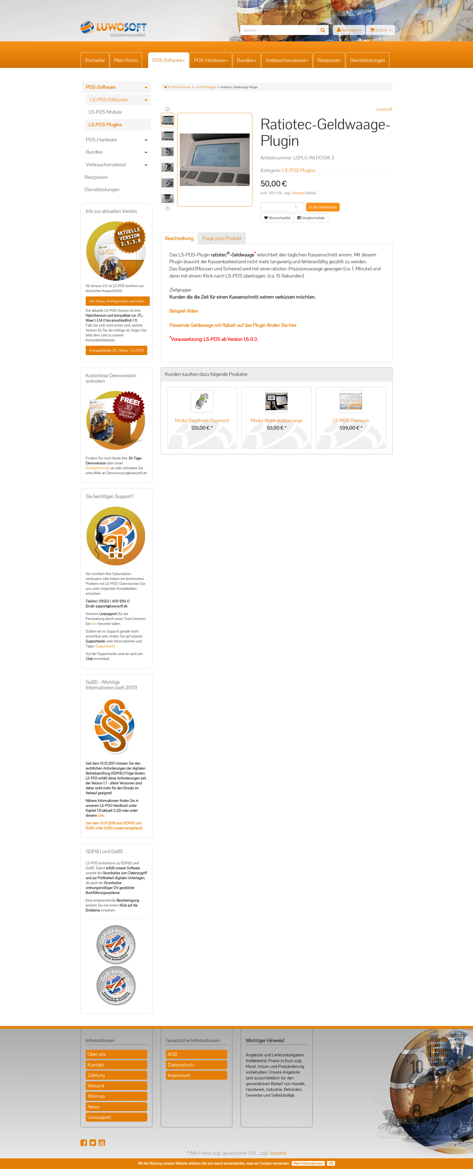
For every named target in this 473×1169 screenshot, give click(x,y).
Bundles (245, 60)
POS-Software (167, 60)
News (93, 1107)
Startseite (95, 60)
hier (94, 624)
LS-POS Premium (351, 420)
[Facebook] (83, 1143)
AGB (172, 1054)
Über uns (97, 1054)
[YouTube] (102, 1143)
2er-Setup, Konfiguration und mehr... (117, 301)
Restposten (329, 60)
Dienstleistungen (367, 60)
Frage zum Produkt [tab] (222, 238)
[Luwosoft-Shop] (129, 29)
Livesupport (99, 1117)
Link (101, 815)
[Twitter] (93, 1143)
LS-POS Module (105, 112)
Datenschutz (181, 1065)
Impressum (179, 1075)
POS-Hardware (209, 60)
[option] (202, 418)
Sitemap (96, 1096)
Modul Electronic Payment (202, 420)
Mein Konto (126, 60)
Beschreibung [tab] (179, 238)
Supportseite (105, 646)
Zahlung (96, 1075)
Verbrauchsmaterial (285, 60)
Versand (298, 192)
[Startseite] (165, 87)
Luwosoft (384, 109)
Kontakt (96, 1065)
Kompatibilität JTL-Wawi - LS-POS (116, 350)
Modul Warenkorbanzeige (276, 420)
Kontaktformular (98, 468)
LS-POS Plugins (205, 87)
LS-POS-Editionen (109, 99)
